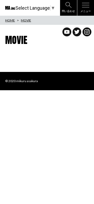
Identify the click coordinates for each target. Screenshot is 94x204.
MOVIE (26, 20)
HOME (10, 20)
